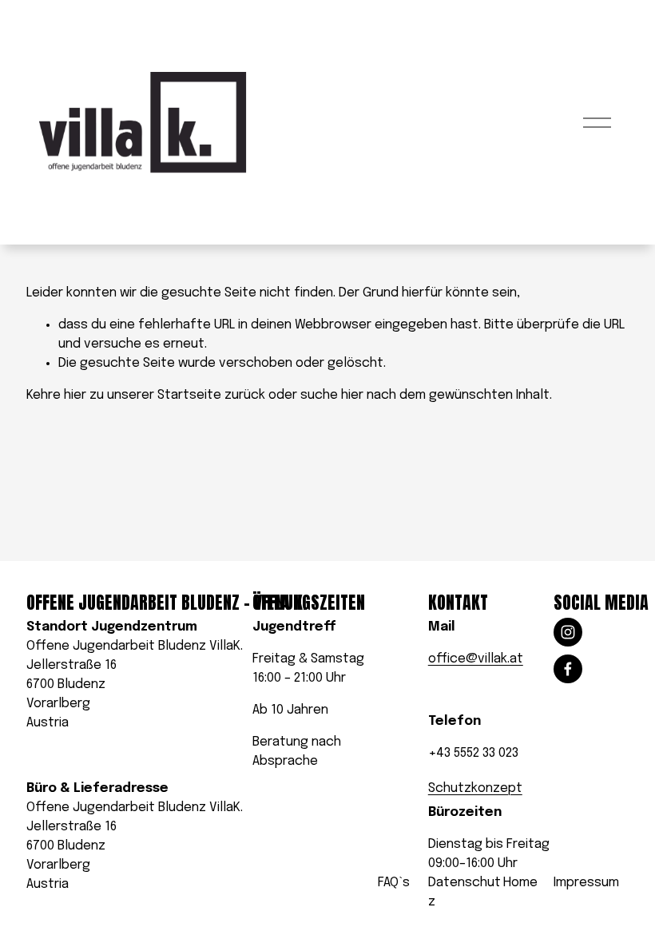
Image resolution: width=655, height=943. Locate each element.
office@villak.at (475, 659)
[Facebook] (568, 669)
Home (520, 882)
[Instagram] (568, 632)
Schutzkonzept (475, 788)
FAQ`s (394, 882)
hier (75, 395)
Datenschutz (464, 892)
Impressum (586, 882)
